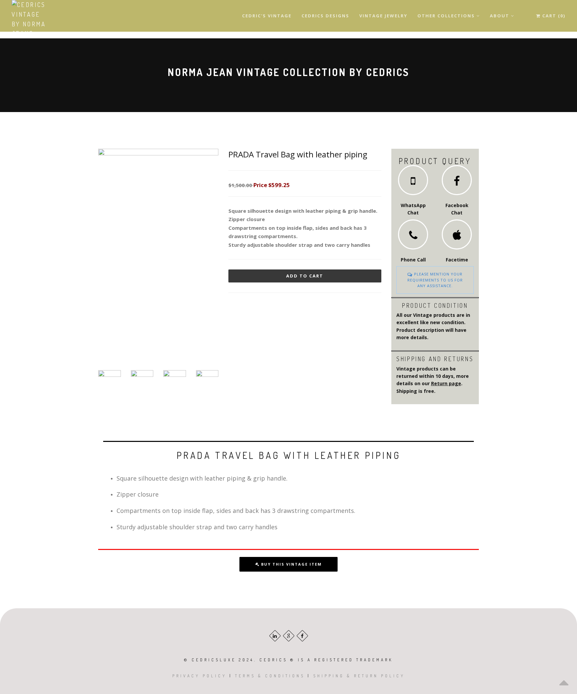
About (500, 16)
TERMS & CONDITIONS (270, 675)
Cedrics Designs (325, 16)
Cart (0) (553, 16)
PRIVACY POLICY (199, 675)
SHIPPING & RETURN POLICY (359, 675)
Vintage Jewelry (383, 16)
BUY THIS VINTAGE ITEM (290, 564)
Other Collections (446, 16)
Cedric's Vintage (267, 16)
